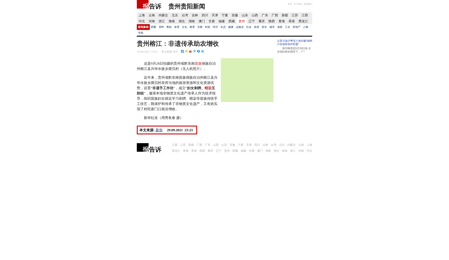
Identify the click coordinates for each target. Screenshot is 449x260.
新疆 (285, 15)
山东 (245, 15)
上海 (142, 15)
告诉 (155, 6)
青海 (282, 21)
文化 (184, 27)
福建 (222, 21)
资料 (161, 27)
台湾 (185, 15)
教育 (192, 27)
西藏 (232, 21)
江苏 (295, 15)
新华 (175, 51)
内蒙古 (163, 15)
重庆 (262, 21)
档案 (153, 27)
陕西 (272, 21)
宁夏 (225, 15)
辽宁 (252, 21)
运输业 (240, 27)
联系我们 (308, 4)
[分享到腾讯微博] (194, 51)
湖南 (192, 21)
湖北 (182, 21)
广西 (275, 15)
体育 (176, 27)
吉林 (195, 15)
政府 (256, 27)
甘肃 (212, 21)
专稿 (140, 32)
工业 (287, 27)
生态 (223, 27)
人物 (305, 27)
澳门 (202, 21)
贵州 (242, 21)
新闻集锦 (143, 27)
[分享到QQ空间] (186, 51)
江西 (305, 15)
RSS (290, 4)
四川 (205, 15)
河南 (152, 21)
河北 (142, 21)
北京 (175, 15)
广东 (265, 15)
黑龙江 (303, 21)
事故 (169, 27)
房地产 (296, 27)
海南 (172, 21)
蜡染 (208, 88)
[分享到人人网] (198, 51)
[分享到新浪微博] (190, 51)
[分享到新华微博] (202, 51)
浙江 (162, 21)
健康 (230, 27)
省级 (279, 27)
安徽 (235, 15)
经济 (215, 27)
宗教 (200, 27)
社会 (249, 27)
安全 (264, 27)
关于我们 (298, 4)
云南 (152, 15)
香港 (292, 21)
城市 (272, 27)
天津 (215, 15)
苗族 (198, 63)
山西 (255, 15)
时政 (207, 27)
